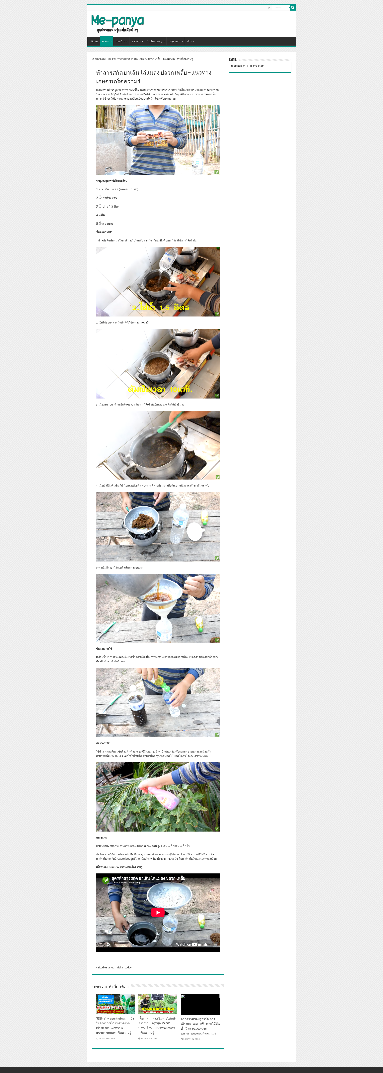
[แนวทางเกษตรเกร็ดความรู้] (117, 23)
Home (94, 41)
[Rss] (269, 7)
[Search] (293, 8)
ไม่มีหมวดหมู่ (154, 41)
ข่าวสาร (136, 41)
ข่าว (189, 41)
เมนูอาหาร (175, 41)
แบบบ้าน (120, 41)
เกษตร (105, 41)
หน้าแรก (100, 58)
